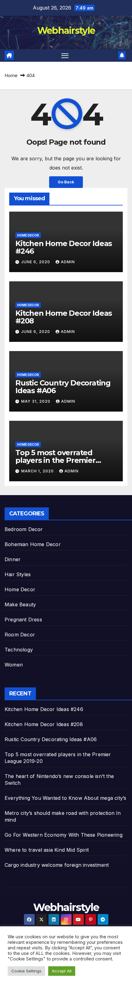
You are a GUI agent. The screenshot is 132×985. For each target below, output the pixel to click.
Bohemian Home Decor (33, 544)
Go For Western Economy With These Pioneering (63, 835)
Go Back (66, 182)
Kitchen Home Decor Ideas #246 (63, 247)
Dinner (13, 559)
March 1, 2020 (38, 471)
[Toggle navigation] (65, 55)
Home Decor (28, 235)
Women (14, 665)
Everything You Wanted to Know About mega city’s (65, 798)
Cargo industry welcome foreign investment (57, 865)
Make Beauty (20, 604)
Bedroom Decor (24, 529)
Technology (19, 650)
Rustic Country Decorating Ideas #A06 (63, 386)
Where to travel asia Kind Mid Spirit (47, 850)
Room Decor (20, 634)
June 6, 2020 (36, 262)
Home (11, 75)
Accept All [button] (62, 970)
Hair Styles (18, 574)
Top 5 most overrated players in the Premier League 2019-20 (55, 460)
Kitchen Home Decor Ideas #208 (63, 317)
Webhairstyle (66, 30)
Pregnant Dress (23, 619)
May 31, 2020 (36, 401)
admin (68, 262)
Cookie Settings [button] (26, 970)
